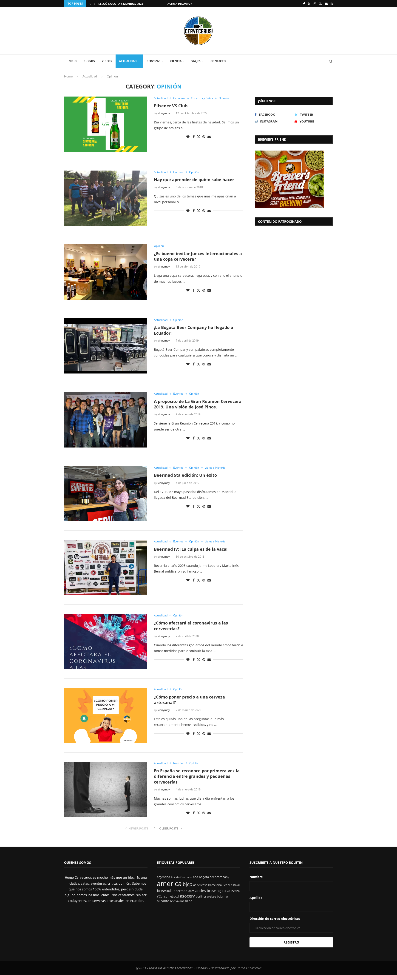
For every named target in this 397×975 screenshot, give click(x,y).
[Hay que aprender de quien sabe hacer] (105, 198)
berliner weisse (206, 896)
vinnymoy (164, 113)
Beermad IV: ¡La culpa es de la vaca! (190, 549)
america (169, 883)
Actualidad (128, 61)
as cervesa (200, 885)
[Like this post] (188, 136)
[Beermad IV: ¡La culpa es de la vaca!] (105, 567)
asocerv (187, 896)
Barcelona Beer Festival (224, 885)
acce (191, 891)
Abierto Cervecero (181, 877)
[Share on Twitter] (198, 136)
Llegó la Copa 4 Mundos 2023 (120, 4)
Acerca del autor (179, 3)
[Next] (94, 3)
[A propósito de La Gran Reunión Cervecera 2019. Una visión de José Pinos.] (105, 419)
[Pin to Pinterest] (203, 136)
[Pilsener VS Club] (105, 124)
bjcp (187, 884)
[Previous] (90, 3)
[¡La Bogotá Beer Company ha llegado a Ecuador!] (105, 345)
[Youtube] (320, 3)
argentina (163, 877)
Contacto (218, 61)
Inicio (72, 61)
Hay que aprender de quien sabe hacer (194, 179)
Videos (107, 61)
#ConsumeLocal (168, 896)
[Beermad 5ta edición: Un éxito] (105, 493)
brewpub (165, 890)
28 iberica (233, 891)
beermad (180, 891)
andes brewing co (210, 890)
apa (195, 877)
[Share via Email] (209, 136)
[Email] (326, 3)
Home (68, 76)
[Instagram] (315, 3)
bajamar (222, 896)
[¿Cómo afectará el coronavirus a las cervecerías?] (105, 641)
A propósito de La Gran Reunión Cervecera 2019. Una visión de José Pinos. (197, 404)
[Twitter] (309, 3)
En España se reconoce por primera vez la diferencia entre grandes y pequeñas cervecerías (197, 776)
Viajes (196, 61)
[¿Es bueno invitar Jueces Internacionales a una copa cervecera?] (105, 271)
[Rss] (332, 3)
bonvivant (177, 901)
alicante (163, 901)
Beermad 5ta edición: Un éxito (185, 475)
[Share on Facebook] (194, 136)
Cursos (89, 61)
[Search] (330, 61)
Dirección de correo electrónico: (275, 918)
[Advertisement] (294, 265)
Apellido (256, 897)
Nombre (256, 877)
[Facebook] (304, 3)
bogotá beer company (214, 877)
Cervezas (153, 61)
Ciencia (175, 61)
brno (188, 901)
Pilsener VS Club (170, 105)
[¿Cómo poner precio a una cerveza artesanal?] (105, 715)
